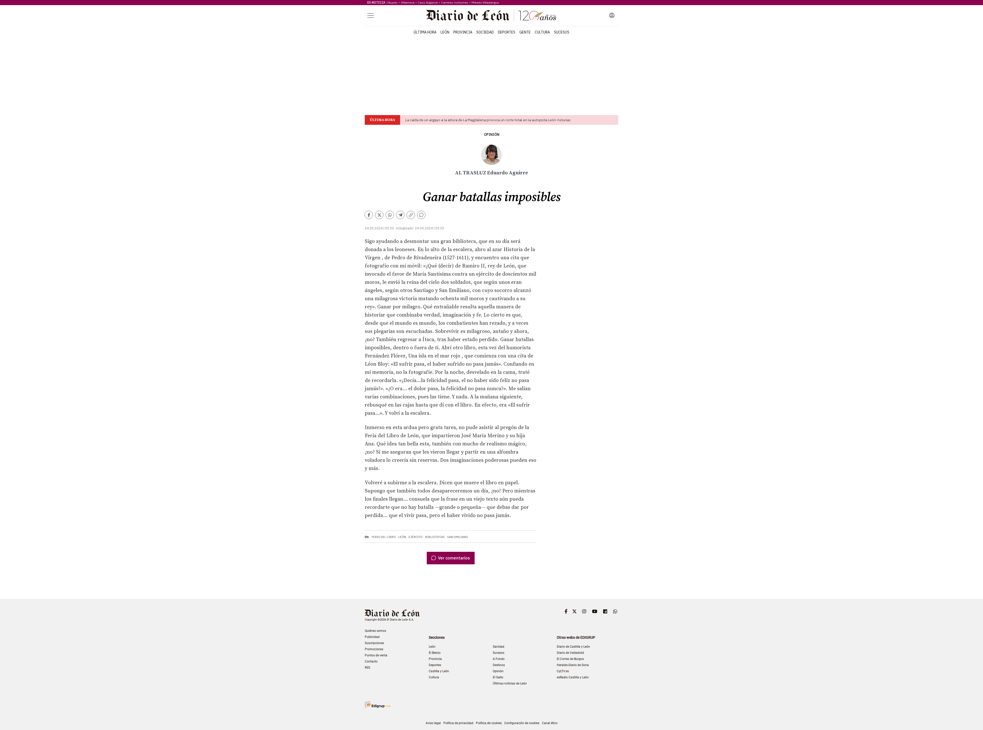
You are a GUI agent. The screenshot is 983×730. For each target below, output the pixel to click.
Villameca (407, 2)
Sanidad (498, 646)
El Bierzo (435, 653)
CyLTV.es (563, 671)
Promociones (374, 649)
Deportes (506, 32)
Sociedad (485, 32)
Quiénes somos (375, 631)
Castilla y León (439, 671)
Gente (525, 32)
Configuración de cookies (521, 723)
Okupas (392, 2)
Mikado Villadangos (485, 2)
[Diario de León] (491, 15)
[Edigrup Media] (377, 704)
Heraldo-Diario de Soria (573, 665)
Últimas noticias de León (510, 683)
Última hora (425, 32)
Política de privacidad (458, 723)
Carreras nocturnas (454, 2)
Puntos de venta (376, 655)
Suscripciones (374, 643)
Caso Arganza (428, 2)
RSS (367, 667)
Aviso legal (433, 723)
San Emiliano (457, 537)
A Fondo (499, 659)
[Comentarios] (421, 215)
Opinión (491, 134)
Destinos (499, 665)
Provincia (462, 32)
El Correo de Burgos (570, 659)
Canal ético (550, 723)
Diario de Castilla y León (573, 646)
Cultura (542, 32)
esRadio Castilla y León (573, 677)
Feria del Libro (384, 537)
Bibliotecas (435, 537)
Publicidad (372, 637)
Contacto (371, 661)
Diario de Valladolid (570, 653)
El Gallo (498, 677)
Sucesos (561, 32)
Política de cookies (489, 723)
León (445, 32)
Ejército (416, 537)
